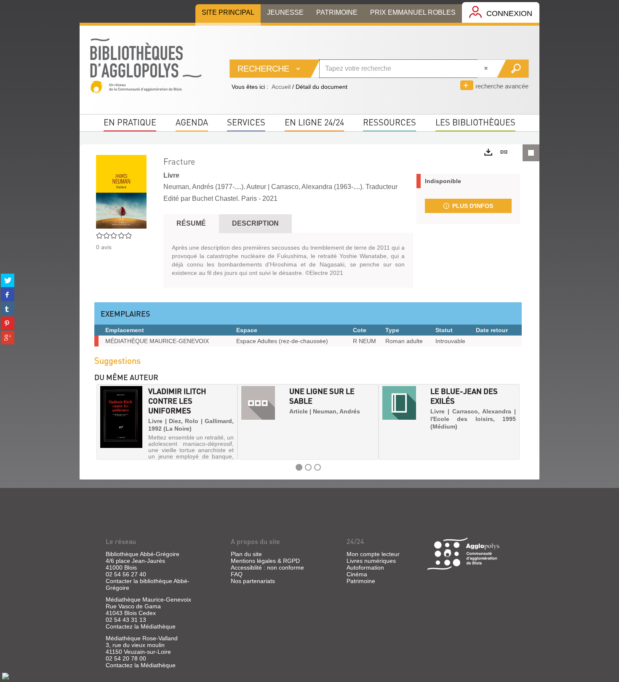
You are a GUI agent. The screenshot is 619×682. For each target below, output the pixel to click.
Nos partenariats (253, 581)
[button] (103, 422)
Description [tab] (255, 223)
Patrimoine (361, 581)
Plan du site (246, 554)
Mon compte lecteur (373, 554)
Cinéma (357, 574)
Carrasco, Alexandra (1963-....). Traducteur (334, 186)
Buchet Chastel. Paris (224, 198)
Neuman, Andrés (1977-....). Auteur (214, 186)
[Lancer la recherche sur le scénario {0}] (512, 68)
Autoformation (365, 567)
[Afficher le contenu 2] (308, 467)
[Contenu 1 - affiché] (299, 467)
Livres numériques (371, 560)
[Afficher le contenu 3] (317, 467)
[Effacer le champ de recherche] (487, 68)
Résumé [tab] (191, 223)
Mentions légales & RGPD (265, 560)
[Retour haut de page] (5, 675)
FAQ (237, 574)
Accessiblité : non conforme (267, 567)
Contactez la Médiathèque (141, 626)
